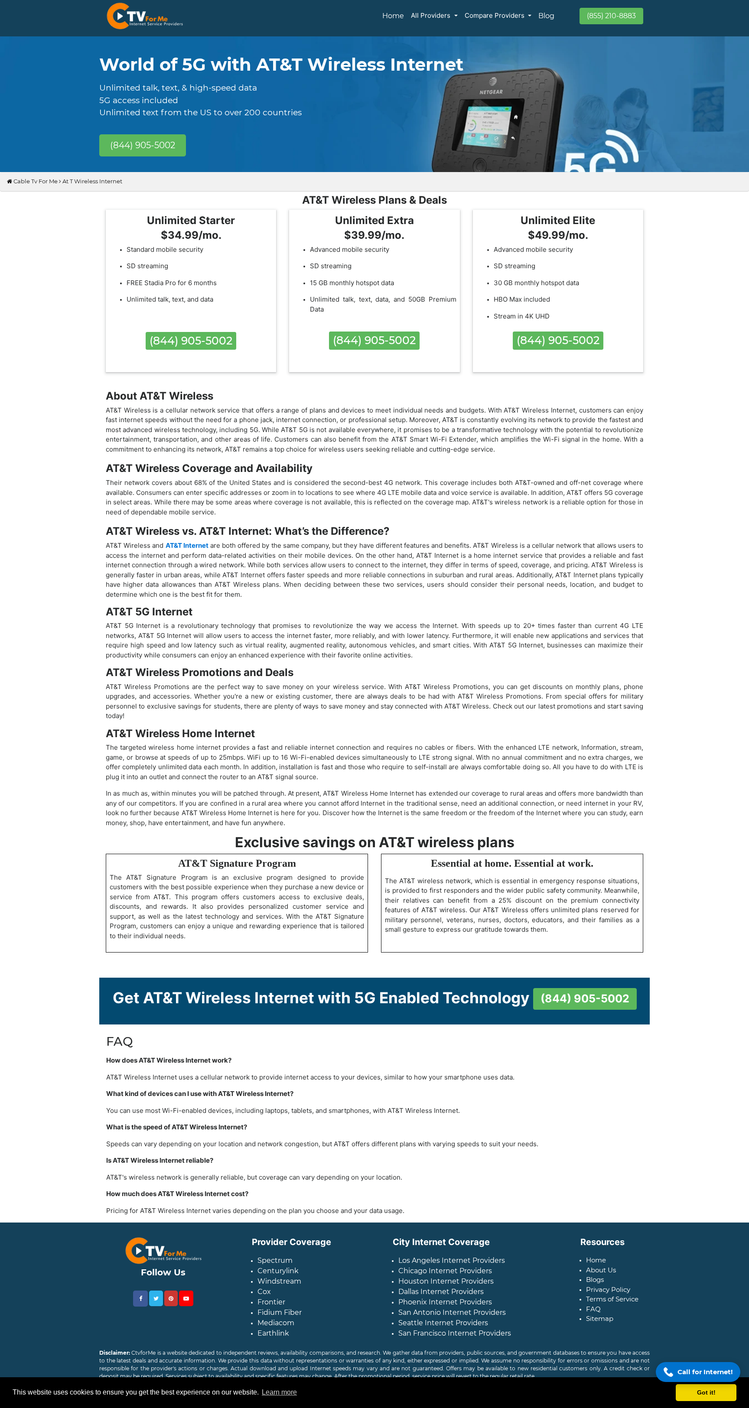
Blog (546, 16)
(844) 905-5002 (142, 145)
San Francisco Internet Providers (454, 1340)
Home (393, 16)
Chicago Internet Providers (445, 1278)
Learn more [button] (279, 1392)
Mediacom (275, 1330)
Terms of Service (612, 1306)
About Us (601, 1277)
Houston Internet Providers (446, 1288)
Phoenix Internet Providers (445, 1309)
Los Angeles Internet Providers (451, 1267)
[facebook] (140, 1305)
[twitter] (156, 1305)
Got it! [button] (706, 1392)
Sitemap (599, 1325)
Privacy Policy (608, 1296)
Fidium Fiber (279, 1319)
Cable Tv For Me (35, 188)
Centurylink (278, 1278)
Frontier (271, 1309)
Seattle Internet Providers (443, 1330)
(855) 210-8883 (611, 16)
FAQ (593, 1316)
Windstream (279, 1288)
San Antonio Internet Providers (452, 1319)
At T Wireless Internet (92, 188)
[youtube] (186, 1305)
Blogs (595, 1286)
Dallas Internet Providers (441, 1298)
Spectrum (275, 1267)
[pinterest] (171, 1305)
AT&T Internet (187, 552)
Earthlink (273, 1340)
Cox (264, 1298)
